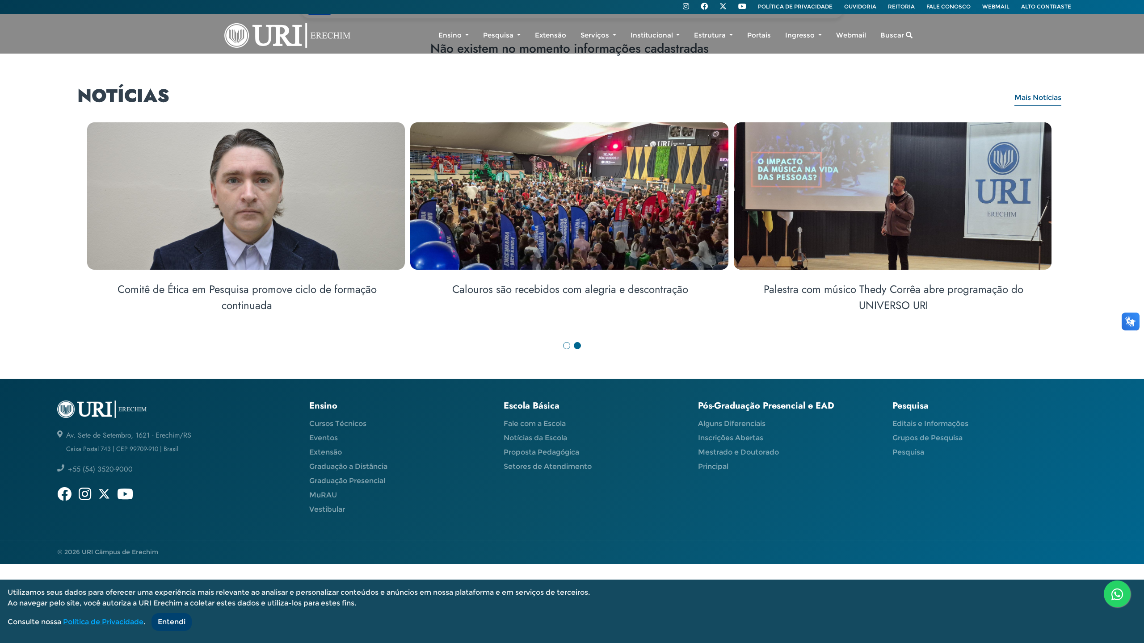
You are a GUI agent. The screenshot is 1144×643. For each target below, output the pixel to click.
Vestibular (327, 509)
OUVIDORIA (860, 6)
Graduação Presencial (347, 480)
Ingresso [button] (800, 35)
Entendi (171, 622)
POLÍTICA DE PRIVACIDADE (795, 6)
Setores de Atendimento (548, 466)
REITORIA (901, 6)
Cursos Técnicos (337, 423)
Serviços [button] (595, 35)
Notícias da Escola (535, 438)
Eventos (323, 438)
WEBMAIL (995, 6)
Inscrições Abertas (730, 438)
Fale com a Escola (535, 423)
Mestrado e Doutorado (738, 452)
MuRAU (323, 495)
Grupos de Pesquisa (927, 438)
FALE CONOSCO (948, 6)
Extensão (325, 452)
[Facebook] (704, 7)
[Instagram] (686, 7)
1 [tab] (566, 345)
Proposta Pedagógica (541, 452)
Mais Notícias (1037, 97)
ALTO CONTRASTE (1046, 6)
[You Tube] (742, 7)
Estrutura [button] (711, 35)
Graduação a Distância (348, 466)
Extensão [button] (550, 35)
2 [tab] (577, 345)
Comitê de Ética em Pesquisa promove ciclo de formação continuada (247, 297)
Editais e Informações (930, 423)
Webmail (851, 35)
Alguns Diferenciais (731, 423)
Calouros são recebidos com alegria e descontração (570, 289)
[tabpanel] (572, 228)
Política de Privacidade (103, 622)
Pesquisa (908, 452)
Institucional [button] (653, 35)
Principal (713, 466)
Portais (759, 35)
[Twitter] (723, 6)
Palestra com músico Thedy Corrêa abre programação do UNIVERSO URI (893, 297)
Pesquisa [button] (499, 35)
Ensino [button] (450, 35)
